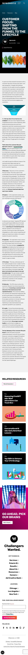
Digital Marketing (8, 47)
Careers (13, 575)
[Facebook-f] (3, 628)
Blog (16, 13)
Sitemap (8, 641)
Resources (10, 13)
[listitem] (14, 406)
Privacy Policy (9, 614)
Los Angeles (13, 591)
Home (3, 13)
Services (13, 560)
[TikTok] (23, 628)
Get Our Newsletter (9, 617)
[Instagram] (10, 628)
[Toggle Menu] (19, 3)
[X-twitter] (7, 628)
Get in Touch (6, 522)
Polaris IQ (13, 563)
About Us (13, 569)
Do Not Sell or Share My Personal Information (14, 646)
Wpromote (12, 40)
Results (13, 566)
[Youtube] (17, 628)
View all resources (8, 384)
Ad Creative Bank (13, 578)
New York (13, 594)
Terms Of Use (10, 644)
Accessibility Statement (16, 641)
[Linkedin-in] (13, 628)
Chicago (13, 588)
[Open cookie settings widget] (2, 652)
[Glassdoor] (20, 628)
